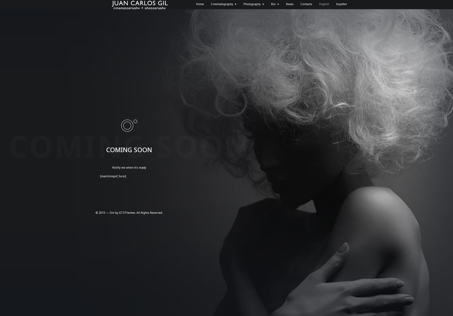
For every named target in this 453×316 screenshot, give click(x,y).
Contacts (306, 4)
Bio (273, 4)
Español (341, 4)
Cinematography (222, 4)
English (324, 4)
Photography (252, 4)
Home (200, 4)
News (290, 4)
